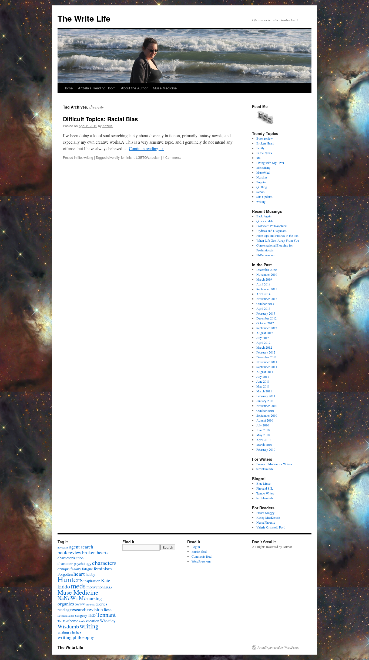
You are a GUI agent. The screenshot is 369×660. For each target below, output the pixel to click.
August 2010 (264, 420)
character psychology (74, 563)
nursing (94, 598)
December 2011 (266, 357)
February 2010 (265, 449)
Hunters (70, 579)
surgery (81, 615)
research (78, 609)
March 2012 (264, 347)
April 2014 (263, 294)
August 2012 (264, 333)
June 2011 (263, 381)
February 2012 (265, 352)
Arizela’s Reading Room (97, 87)
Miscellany (263, 167)
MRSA (108, 587)
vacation (92, 620)
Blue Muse (263, 483)
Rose (108, 609)
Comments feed (202, 556)
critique (64, 568)
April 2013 (263, 308)
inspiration (91, 580)
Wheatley (107, 620)
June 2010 (263, 430)
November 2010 (266, 405)
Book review (264, 138)
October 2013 (265, 303)
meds (78, 585)
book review (69, 552)
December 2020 (266, 269)
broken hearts (95, 552)
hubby (90, 574)
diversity (113, 157)
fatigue (87, 568)
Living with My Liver (270, 162)
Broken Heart (265, 143)
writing (88, 157)
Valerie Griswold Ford (270, 527)
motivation (94, 587)
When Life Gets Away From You (277, 240)
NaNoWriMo (72, 598)
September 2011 (266, 367)
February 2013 (265, 313)
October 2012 (265, 323)
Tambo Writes (265, 493)
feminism (127, 157)
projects (90, 604)
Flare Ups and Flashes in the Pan (277, 235)
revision (95, 609)
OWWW (80, 604)
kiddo (64, 586)
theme (73, 620)
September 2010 (266, 415)
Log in (196, 546)
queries (101, 604)
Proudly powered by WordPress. (278, 647)
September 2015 (266, 289)
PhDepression (265, 255)
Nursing (261, 177)
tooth (82, 621)
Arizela (107, 125)
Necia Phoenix (265, 522)
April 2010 (263, 439)
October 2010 (265, 410)
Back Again (263, 216)
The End (63, 621)
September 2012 (266, 328)
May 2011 (263, 386)
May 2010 (263, 435)
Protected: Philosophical (271, 226)
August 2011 (264, 371)
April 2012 (263, 342)
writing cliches (69, 632)
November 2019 (266, 274)
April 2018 (263, 284)
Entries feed (199, 551)
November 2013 (266, 299)
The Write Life (84, 18)
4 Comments (172, 157)
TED (92, 615)
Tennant (106, 614)
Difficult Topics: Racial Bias (100, 119)
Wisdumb (68, 626)
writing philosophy (76, 637)
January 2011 (265, 401)
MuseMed (263, 172)
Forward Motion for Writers (274, 464)
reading (63, 609)
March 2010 (264, 444)
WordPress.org (201, 561)
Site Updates (264, 196)
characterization (70, 557)
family (260, 148)
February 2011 (265, 396)
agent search (81, 546)
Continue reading (146, 148)
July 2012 (262, 337)
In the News (264, 153)
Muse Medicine (165, 87)
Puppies (261, 182)
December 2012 (266, 318)
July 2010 (262, 425)
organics (66, 603)
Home (68, 87)
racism (155, 157)
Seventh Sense (66, 616)
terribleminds (264, 469)
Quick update (264, 221)
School (260, 192)
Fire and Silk (264, 488)
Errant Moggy (265, 512)
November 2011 (266, 362)
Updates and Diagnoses (271, 230)
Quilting (261, 187)
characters (104, 563)
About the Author (134, 87)
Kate (105, 580)
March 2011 (264, 391)
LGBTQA (142, 157)
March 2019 (264, 279)
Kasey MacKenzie (268, 517)
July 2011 (262, 376)
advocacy (63, 547)
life (80, 157)
